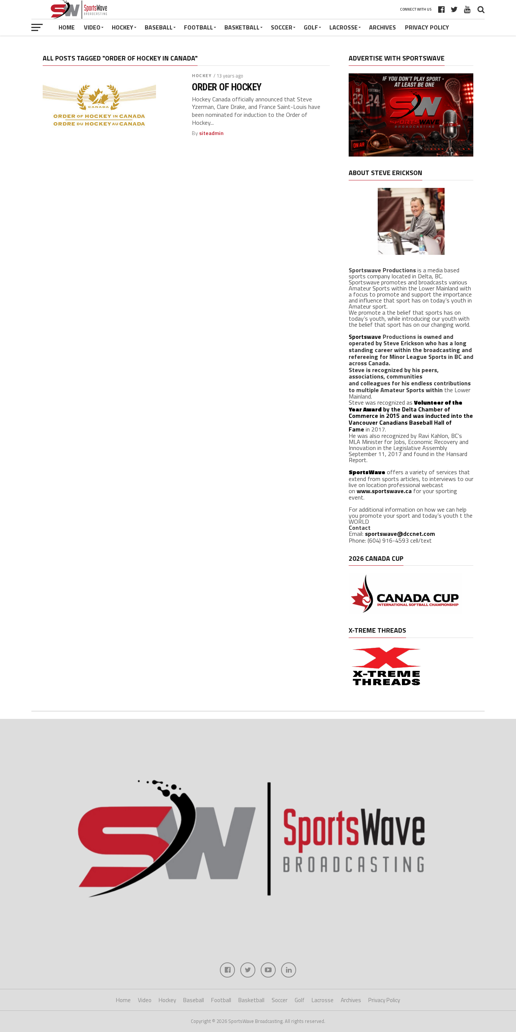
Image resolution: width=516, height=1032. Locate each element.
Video (92, 27)
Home (67, 27)
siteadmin (211, 133)
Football (198, 27)
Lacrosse (343, 27)
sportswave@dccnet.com (400, 533)
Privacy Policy (427, 27)
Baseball (159, 27)
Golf (311, 27)
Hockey (122, 27)
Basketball (242, 27)
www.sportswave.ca (384, 490)
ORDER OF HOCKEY (226, 87)
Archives (382, 27)
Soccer (281, 27)
